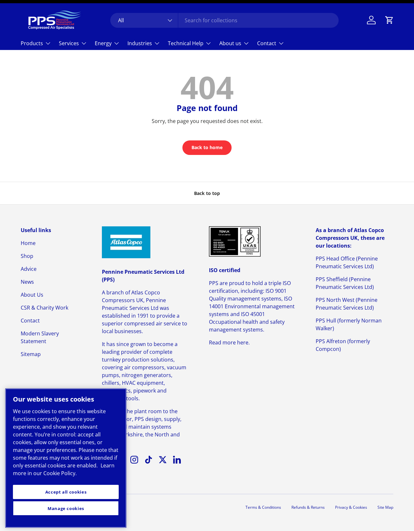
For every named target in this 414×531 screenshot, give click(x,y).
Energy (103, 43)
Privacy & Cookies (351, 507)
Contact (266, 43)
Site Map (385, 507)
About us (230, 43)
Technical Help (185, 43)
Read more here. (229, 342)
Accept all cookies (66, 492)
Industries (139, 43)
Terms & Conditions (263, 507)
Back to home (207, 147)
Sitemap (31, 354)
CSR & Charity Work (44, 307)
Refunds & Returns (308, 507)
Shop (27, 256)
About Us (32, 294)
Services (69, 43)
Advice (29, 268)
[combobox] (224, 20)
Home (28, 243)
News (27, 281)
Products (32, 43)
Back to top (207, 193)
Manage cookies (66, 508)
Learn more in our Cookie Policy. (63, 469)
